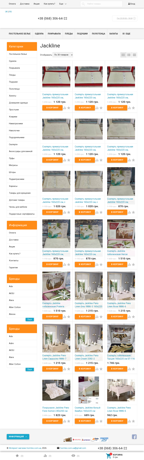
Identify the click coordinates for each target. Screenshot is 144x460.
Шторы (12, 172)
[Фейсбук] (134, 437)
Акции (37, 4)
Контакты (13, 260)
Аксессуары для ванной (20, 151)
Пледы (69, 34)
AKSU (11, 293)
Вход (131, 3)
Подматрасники (16, 179)
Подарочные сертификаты (22, 214)
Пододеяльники (16, 137)
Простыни (14, 110)
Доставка (24, 4)
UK (6, 12)
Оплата (12, 4)
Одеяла (39, 34)
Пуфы (11, 158)
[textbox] (101, 4)
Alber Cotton (15, 307)
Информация (16, 436)
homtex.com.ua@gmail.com (71, 448)
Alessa (12, 314)
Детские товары (17, 200)
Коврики (13, 117)
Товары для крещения (20, 193)
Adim (11, 343)
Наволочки (14, 130)
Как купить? (49, 4)
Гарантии (13, 267)
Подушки (82, 34)
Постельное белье (20, 34)
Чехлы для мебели (18, 207)
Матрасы (13, 165)
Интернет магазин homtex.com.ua (25, 448)
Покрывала (54, 34)
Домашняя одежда (18, 103)
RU (10, 12)
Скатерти (13, 144)
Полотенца (98, 34)
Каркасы (13, 186)
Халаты (113, 34)
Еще (61, 4)
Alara (11, 300)
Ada (11, 286)
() (19, 456)
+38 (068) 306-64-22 (52, 18)
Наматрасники (16, 123)
